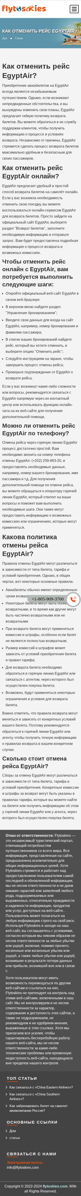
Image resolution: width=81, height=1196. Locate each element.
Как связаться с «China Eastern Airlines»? (41, 1087)
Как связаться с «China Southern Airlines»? (34, 1096)
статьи (14, 1138)
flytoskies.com (55, 1186)
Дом (4, 38)
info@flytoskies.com (23, 1167)
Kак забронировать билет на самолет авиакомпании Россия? (38, 1108)
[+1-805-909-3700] (75, 598)
